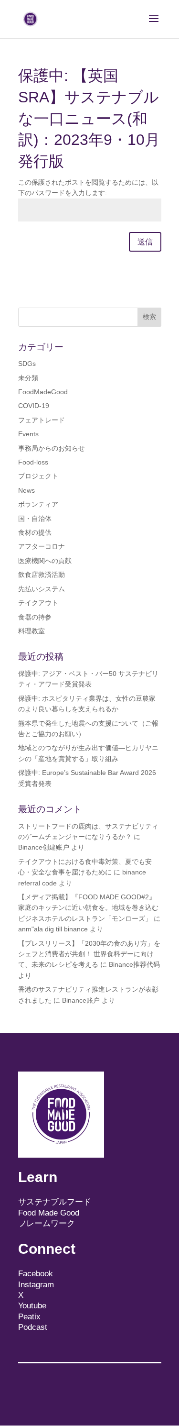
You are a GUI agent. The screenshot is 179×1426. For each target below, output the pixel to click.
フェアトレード (41, 420)
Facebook (35, 1273)
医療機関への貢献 (45, 560)
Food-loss (33, 462)
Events (28, 434)
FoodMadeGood (43, 392)
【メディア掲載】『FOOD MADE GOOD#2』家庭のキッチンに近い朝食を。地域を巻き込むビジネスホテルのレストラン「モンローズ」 (88, 907)
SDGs (27, 363)
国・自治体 (35, 518)
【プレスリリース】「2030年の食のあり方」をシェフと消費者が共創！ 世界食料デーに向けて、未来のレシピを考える (89, 954)
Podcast (32, 1327)
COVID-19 (33, 405)
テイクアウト (38, 603)
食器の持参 (35, 617)
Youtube (32, 1305)
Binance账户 (81, 1000)
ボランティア (38, 504)
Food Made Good (48, 1212)
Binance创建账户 (43, 847)
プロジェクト (38, 476)
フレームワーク (46, 1223)
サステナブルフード (54, 1201)
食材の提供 (35, 532)
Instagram (36, 1284)
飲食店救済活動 (41, 574)
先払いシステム (41, 589)
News (26, 490)
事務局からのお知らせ (51, 448)
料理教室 (31, 631)
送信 (145, 242)
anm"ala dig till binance (53, 929)
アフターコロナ (41, 546)
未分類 (28, 378)
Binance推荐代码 (134, 964)
